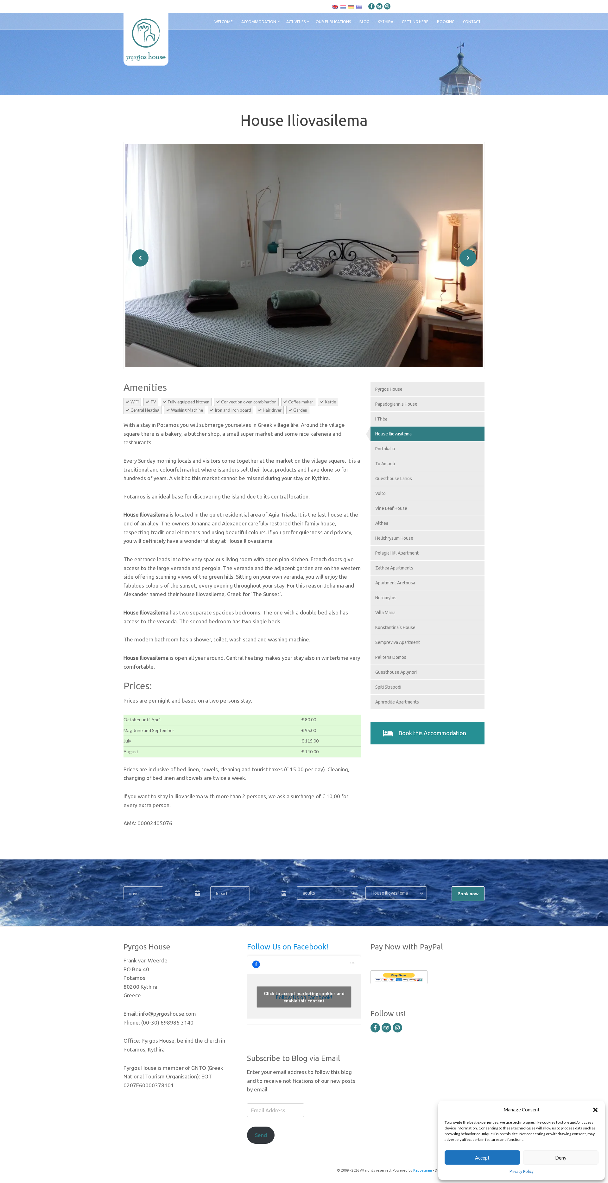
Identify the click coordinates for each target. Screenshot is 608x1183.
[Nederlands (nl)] (343, 6)
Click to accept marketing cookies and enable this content (304, 997)
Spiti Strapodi (388, 687)
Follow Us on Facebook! (288, 946)
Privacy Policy (522, 1171)
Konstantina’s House (395, 627)
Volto (380, 493)
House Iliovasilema (393, 433)
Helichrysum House (394, 538)
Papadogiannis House (396, 404)
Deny (561, 1157)
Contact (472, 22)
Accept (482, 1157)
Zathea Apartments (394, 567)
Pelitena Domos (390, 657)
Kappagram (422, 1170)
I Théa (381, 418)
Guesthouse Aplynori (396, 672)
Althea (381, 523)
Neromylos (385, 597)
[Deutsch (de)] (351, 6)
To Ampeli (385, 463)
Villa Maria (385, 612)
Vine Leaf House (391, 508)
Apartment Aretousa (395, 582)
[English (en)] (335, 6)
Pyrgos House (388, 389)
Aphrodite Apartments (397, 701)
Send (261, 1135)
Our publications (333, 22)
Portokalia (385, 448)
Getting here (415, 22)
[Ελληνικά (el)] (359, 6)
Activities (296, 22)
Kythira (385, 22)
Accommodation (258, 22)
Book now (468, 893)
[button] (595, 1109)
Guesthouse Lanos (393, 478)
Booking (445, 22)
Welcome (223, 22)
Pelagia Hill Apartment (397, 553)
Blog (364, 22)
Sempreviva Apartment (397, 642)
